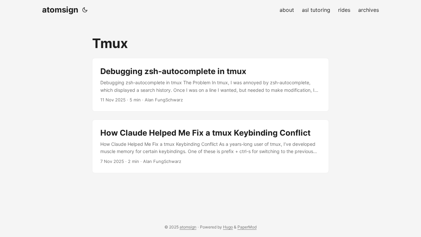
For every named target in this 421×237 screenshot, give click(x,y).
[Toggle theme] (85, 10)
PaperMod (247, 226)
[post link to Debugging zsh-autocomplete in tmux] (210, 84)
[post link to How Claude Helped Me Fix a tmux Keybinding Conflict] (210, 146)
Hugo (228, 226)
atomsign (60, 9)
